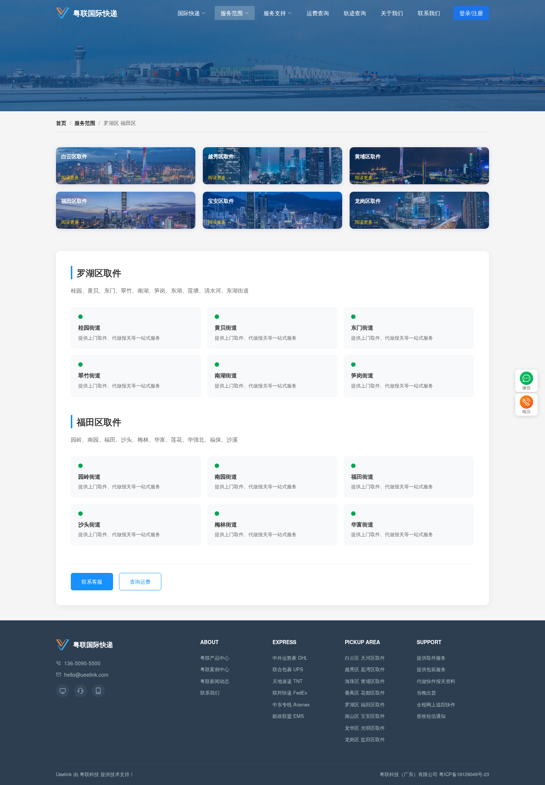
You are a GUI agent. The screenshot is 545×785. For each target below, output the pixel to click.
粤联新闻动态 (214, 681)
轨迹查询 (355, 13)
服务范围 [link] (85, 122)
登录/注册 (471, 13)
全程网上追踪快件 (436, 704)
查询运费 (140, 581)
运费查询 (318, 13)
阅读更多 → (73, 177)
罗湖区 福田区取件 (365, 704)
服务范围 (232, 13)
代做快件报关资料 (436, 681)
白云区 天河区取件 (365, 657)
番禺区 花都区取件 (365, 692)
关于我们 (392, 13)
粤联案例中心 (214, 669)
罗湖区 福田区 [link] (119, 122)
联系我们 (429, 13)
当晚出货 (426, 692)
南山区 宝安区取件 (365, 715)
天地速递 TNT (287, 681)
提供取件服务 (431, 657)
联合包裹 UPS (287, 669)
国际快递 (189, 13)
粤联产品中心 (214, 657)
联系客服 (92, 581)
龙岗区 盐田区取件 (365, 739)
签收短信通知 (431, 715)
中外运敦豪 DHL (289, 657)
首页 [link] (61, 122)
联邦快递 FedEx (289, 692)
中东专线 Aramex (291, 704)
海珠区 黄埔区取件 (365, 681)
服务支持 (275, 13)
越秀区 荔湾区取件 (365, 669)
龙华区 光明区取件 (365, 727)
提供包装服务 (431, 669)
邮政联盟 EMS (288, 715)
